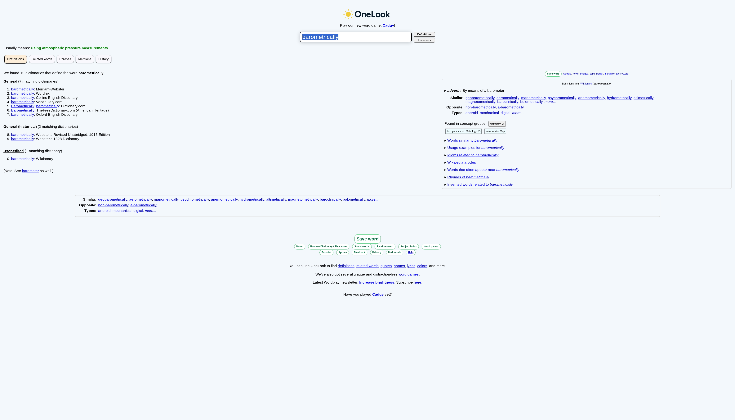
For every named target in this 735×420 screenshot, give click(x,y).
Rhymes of (468, 177)
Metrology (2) (497, 123)
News (575, 73)
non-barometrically (481, 107)
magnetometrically (480, 102)
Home (299, 246)
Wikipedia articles (461, 162)
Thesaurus (424, 40)
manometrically (533, 98)
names (399, 266)
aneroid (472, 113)
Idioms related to (472, 155)
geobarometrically (480, 98)
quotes (386, 266)
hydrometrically (619, 98)
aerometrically (508, 98)
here (417, 282)
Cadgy (388, 25)
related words (367, 266)
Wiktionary (586, 83)
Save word (553, 73)
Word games (431, 246)
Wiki (592, 73)
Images (584, 73)
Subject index (408, 246)
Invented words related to (480, 184)
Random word (385, 246)
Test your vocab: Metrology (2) (463, 131)
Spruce (342, 252)
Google (567, 73)
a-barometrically (511, 107)
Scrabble (610, 73)
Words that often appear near (483, 170)
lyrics (411, 266)
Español (326, 252)
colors (422, 266)
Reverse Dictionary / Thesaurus (328, 246)
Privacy (376, 252)
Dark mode (394, 252)
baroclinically (507, 102)
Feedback (359, 252)
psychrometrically (562, 98)
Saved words (362, 246)
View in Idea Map (495, 131)
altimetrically (643, 98)
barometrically (22, 89)
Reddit (599, 73)
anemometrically (591, 98)
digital (505, 113)
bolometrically (531, 102)
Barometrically (22, 106)
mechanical (489, 113)
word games (409, 274)
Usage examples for (475, 148)
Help (410, 252)
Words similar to (472, 140)
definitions (346, 266)
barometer (30, 171)
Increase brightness (376, 282)
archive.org (622, 73)
